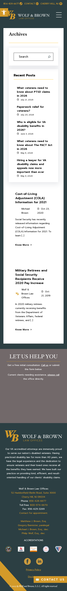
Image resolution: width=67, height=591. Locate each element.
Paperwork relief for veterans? (30, 109)
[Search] (49, 57)
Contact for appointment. (33, 513)
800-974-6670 (39, 505)
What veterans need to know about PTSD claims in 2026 (33, 92)
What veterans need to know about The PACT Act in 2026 (34, 145)
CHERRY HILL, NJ (49, 3)
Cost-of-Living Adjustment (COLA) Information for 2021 (30, 198)
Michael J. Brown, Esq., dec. (34, 529)
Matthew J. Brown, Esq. (33, 521)
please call (53, 375)
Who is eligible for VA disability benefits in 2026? (31, 126)
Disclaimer (33, 576)
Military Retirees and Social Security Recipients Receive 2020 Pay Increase (31, 276)
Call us (44, 365)
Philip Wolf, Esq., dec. (33, 533)
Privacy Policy (33, 569)
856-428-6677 (11, 3)
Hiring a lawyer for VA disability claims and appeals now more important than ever (31, 166)
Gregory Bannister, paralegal (33, 525)
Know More (22, 245)
